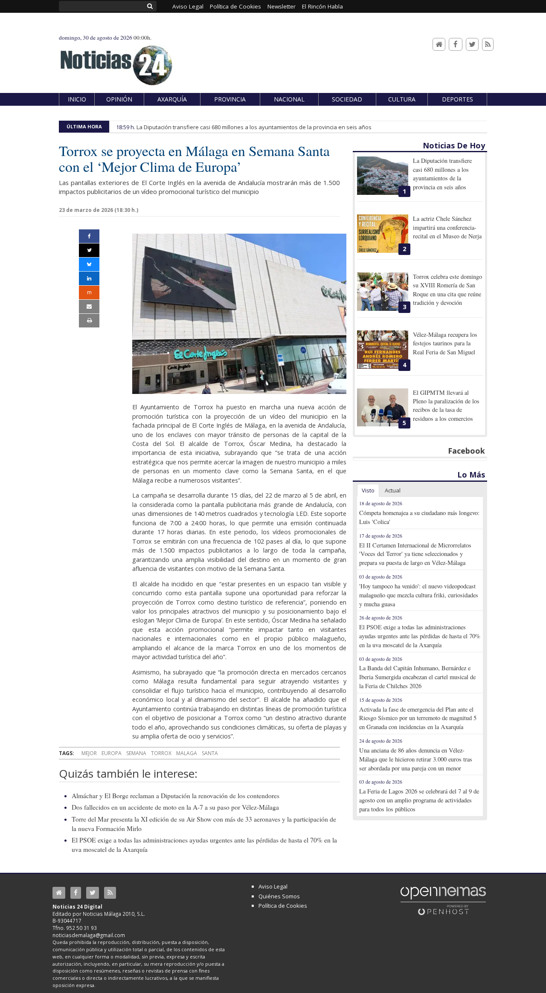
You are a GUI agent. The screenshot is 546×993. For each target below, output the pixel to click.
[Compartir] (89, 236)
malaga (186, 753)
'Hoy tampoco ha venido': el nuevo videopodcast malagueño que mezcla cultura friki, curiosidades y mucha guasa (418, 595)
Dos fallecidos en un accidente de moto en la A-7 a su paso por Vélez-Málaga (175, 807)
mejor (89, 753)
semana (136, 753)
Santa (210, 753)
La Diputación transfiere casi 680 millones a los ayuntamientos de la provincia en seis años (254, 127)
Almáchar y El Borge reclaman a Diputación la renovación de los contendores (175, 795)
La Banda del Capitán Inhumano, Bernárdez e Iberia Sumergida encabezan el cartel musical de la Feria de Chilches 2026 (417, 677)
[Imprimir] (89, 320)
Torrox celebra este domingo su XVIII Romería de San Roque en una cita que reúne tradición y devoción (447, 289)
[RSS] (488, 44)
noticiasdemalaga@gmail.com (88, 935)
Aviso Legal (273, 886)
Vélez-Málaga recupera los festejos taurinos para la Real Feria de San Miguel (445, 343)
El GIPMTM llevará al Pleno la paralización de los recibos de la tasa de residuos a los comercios (446, 405)
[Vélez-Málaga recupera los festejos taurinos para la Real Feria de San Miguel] (382, 349)
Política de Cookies (282, 905)
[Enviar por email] (89, 306)
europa (112, 753)
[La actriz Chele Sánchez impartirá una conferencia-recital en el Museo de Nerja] (382, 233)
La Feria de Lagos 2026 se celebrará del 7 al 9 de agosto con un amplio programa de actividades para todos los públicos (419, 800)
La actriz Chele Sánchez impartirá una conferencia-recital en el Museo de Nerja (447, 227)
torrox (161, 753)
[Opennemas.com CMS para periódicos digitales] (443, 900)
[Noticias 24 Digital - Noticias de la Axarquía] (116, 61)
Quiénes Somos (279, 896)
